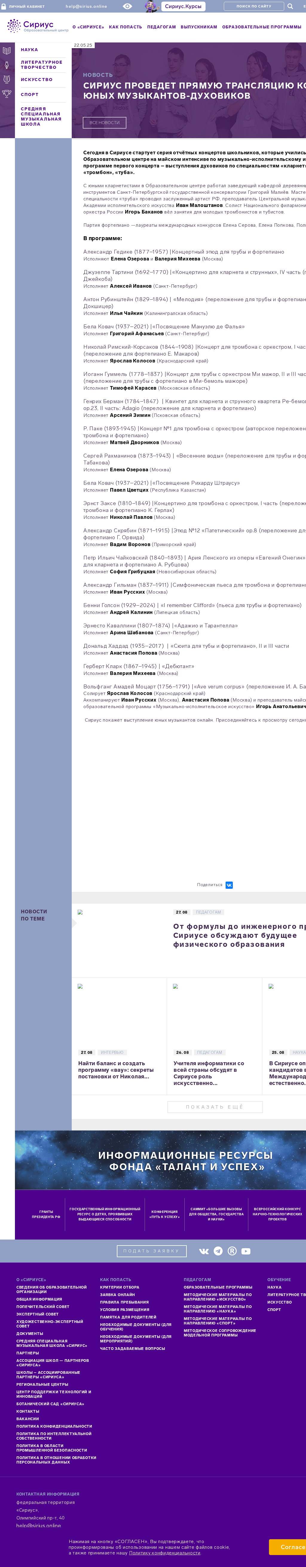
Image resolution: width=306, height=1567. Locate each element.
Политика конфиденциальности (54, 1426)
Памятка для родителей (128, 1317)
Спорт (30, 94)
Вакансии (27, 1419)
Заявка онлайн (117, 1295)
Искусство (37, 79)
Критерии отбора (120, 1287)
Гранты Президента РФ (46, 1214)
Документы (29, 1334)
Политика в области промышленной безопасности (51, 1448)
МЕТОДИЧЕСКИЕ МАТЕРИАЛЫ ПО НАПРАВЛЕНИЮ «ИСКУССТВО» (218, 1297)
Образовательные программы (218, 1287)
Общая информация (39, 1299)
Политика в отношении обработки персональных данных (56, 1460)
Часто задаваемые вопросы (132, 1349)
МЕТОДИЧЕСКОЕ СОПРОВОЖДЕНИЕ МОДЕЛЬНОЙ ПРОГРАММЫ (220, 1333)
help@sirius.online (86, 6)
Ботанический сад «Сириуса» (50, 1404)
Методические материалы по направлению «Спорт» (218, 1321)
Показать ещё (215, 1107)
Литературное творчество (42, 65)
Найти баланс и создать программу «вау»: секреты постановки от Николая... (116, 1070)
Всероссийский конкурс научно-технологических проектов (277, 1214)
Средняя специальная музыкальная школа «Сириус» (52, 1343)
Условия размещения (124, 1310)
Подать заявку (151, 1251)
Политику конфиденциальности (165, 1553)
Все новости (105, 122)
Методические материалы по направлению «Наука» (218, 1309)
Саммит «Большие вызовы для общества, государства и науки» (216, 1214)
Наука (30, 49)
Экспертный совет (37, 1314)
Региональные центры (42, 1384)
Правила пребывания (124, 1302)
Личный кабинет (27, 7)
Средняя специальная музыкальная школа (41, 116)
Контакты (27, 1411)
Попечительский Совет (43, 1307)
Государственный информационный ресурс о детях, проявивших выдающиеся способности (105, 1214)
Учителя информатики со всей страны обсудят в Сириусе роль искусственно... (209, 1073)
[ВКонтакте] (229, 885)
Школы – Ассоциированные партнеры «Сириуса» (48, 1375)
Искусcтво (279, 1302)
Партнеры (27, 1353)
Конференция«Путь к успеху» (164, 1214)
